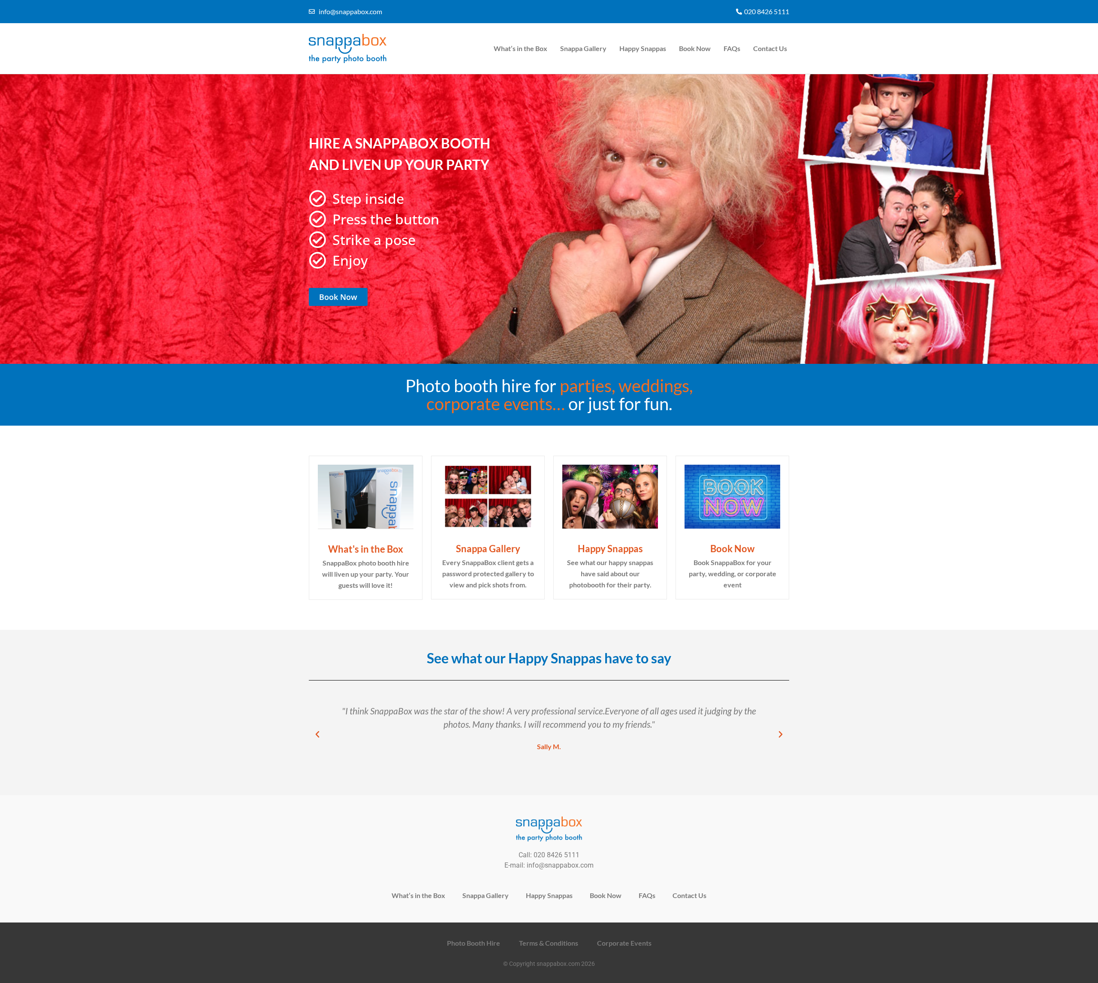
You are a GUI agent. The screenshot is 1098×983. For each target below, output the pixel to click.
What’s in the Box (520, 48)
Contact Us (770, 48)
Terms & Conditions (548, 943)
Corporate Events (624, 943)
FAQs (732, 48)
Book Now (695, 48)
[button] (317, 734)
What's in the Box (365, 549)
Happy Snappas (642, 48)
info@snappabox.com (560, 865)
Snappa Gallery (583, 48)
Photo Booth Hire (473, 943)
